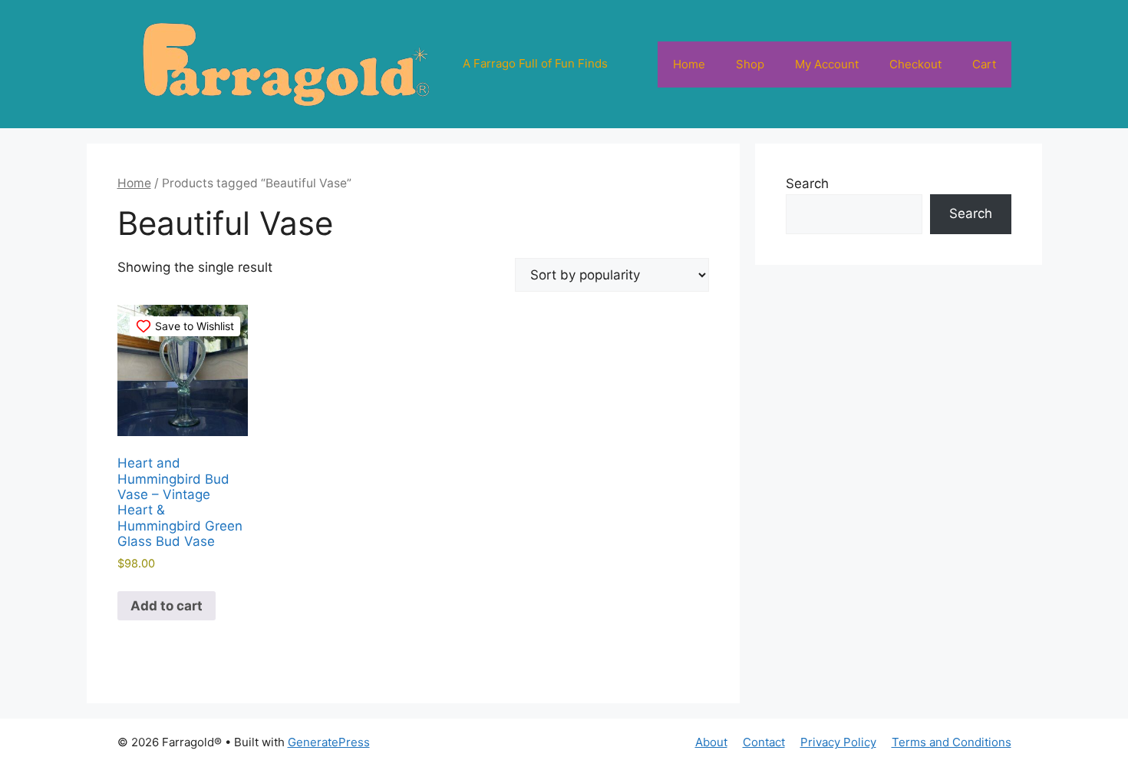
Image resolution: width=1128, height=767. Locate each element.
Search (807, 183)
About (711, 742)
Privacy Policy (838, 742)
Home (689, 64)
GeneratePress (329, 742)
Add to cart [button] (166, 605)
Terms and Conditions (951, 742)
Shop (750, 64)
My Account (827, 64)
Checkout (915, 64)
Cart (984, 64)
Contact (764, 742)
